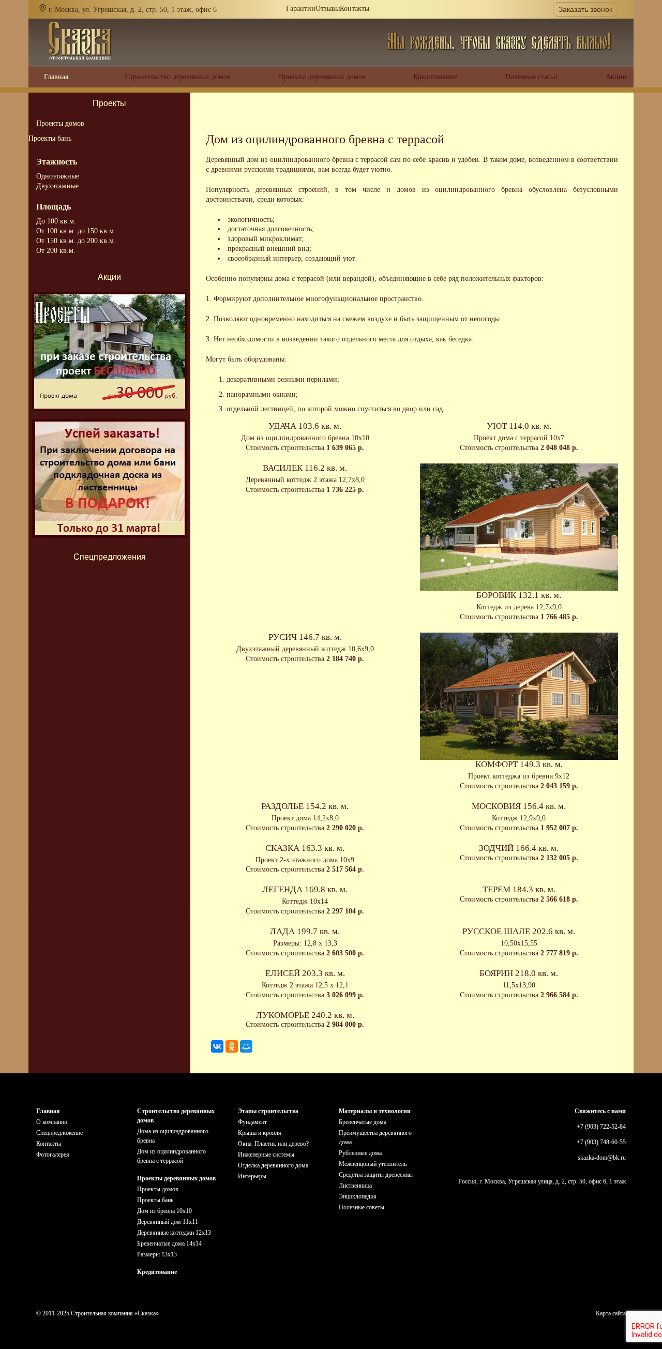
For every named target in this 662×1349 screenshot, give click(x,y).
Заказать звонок (585, 9)
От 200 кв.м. (56, 250)
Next (109, 874)
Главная (48, 1111)
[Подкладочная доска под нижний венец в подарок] (109, 478)
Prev (109, 581)
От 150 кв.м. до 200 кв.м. (76, 241)
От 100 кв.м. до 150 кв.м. (76, 231)
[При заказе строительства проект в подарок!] (109, 351)
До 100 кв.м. (56, 221)
